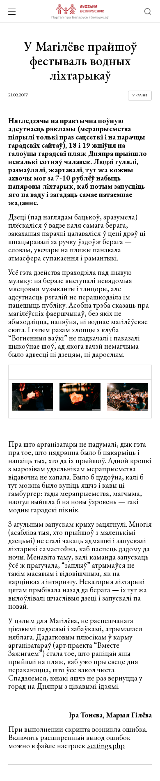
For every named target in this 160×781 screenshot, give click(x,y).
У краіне (140, 95)
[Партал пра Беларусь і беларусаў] (80, 11)
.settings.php (106, 745)
